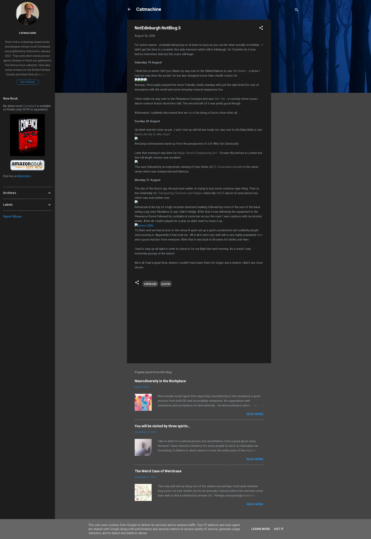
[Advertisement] (286, 78)
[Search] (296, 10)
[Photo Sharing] (144, 225)
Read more (255, 414)
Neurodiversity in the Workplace (160, 381)
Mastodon (24, 176)
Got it (279, 529)
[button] (261, 29)
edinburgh (150, 284)
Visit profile (27, 82)
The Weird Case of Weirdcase (158, 471)
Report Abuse (12, 216)
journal (166, 284)
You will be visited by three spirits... (163, 426)
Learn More (260, 529)
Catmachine (148, 9)
